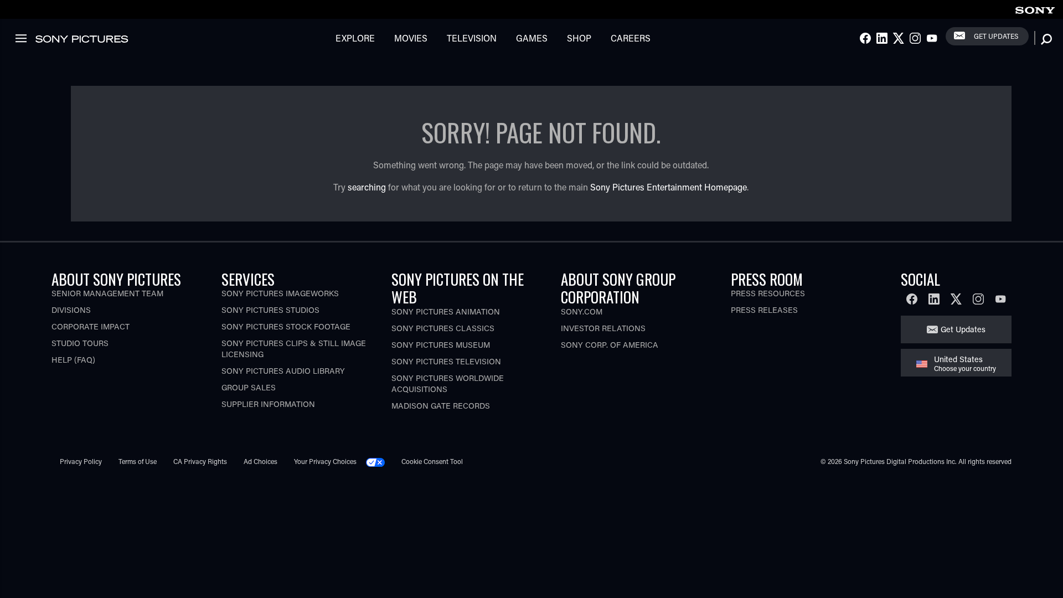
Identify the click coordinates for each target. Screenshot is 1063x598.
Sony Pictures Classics (442, 328)
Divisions (71, 310)
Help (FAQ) (73, 359)
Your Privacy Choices (325, 461)
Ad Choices (260, 461)
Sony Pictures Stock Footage (285, 326)
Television (472, 38)
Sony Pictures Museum (440, 344)
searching (367, 187)
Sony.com (581, 311)
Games (532, 38)
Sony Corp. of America (609, 344)
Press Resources (768, 293)
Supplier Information (268, 404)
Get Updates (996, 36)
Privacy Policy (81, 461)
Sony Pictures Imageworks (280, 293)
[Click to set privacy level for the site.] (380, 461)
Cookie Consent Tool (432, 461)
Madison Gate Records (440, 405)
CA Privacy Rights (200, 461)
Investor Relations (603, 328)
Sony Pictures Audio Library (283, 370)
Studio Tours (80, 343)
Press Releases (764, 310)
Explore (355, 38)
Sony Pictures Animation (445, 311)
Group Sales (248, 387)
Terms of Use (137, 461)
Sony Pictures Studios (270, 310)
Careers (631, 38)
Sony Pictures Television (446, 361)
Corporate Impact (90, 326)
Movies (410, 38)
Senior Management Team (107, 293)
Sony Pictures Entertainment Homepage (668, 187)
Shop (579, 38)
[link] (1035, 8)
